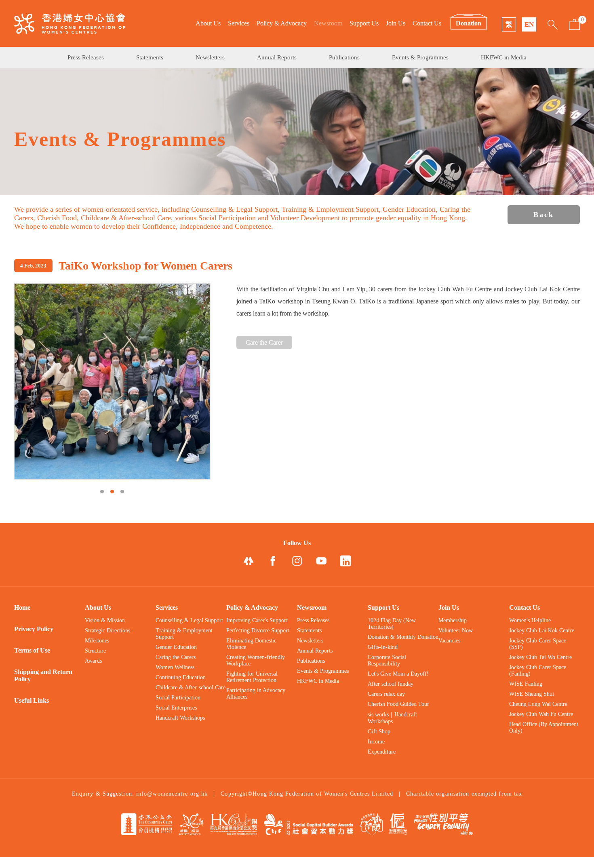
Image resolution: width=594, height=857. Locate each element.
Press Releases (85, 57)
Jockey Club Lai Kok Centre (541, 630)
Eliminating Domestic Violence (251, 644)
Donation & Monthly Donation (403, 637)
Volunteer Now (455, 630)
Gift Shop (379, 732)
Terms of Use (32, 650)
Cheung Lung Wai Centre (538, 704)
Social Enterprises (176, 708)
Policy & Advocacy (282, 23)
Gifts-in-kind (383, 647)
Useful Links (31, 700)
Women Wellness (175, 667)
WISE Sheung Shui (531, 694)
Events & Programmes (420, 57)
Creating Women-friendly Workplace (255, 660)
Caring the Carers (176, 657)
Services (238, 23)
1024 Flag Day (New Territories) (392, 623)
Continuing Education (181, 677)
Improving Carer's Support (257, 620)
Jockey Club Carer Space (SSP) (537, 644)
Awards (93, 661)
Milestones (97, 641)
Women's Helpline (530, 620)
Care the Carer (264, 342)
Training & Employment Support (184, 633)
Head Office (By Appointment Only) (543, 727)
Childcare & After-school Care (190, 687)
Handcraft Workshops (180, 718)
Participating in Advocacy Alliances (255, 693)
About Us (208, 23)
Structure (95, 651)
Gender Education (176, 647)
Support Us (364, 23)
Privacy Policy (33, 628)
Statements (149, 57)
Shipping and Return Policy (43, 675)
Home (22, 607)
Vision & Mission (105, 620)
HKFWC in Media (504, 57)
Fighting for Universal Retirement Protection (252, 677)
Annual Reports (277, 57)
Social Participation (178, 698)
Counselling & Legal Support (189, 620)
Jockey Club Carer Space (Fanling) (537, 670)
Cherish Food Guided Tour (398, 704)
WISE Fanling (525, 684)
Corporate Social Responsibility (387, 660)
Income (376, 742)
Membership (452, 620)
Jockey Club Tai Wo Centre (540, 657)
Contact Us (427, 23)
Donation (468, 23)
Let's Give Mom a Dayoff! (398, 674)
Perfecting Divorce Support (257, 630)
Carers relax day (386, 694)
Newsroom (328, 23)
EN (529, 24)
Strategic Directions (107, 630)
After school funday (390, 684)
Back (543, 215)
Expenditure (382, 752)
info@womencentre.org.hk (172, 794)
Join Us (395, 23)
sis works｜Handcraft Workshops (392, 718)
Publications (344, 57)
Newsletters (210, 57)
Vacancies (449, 641)
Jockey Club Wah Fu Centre (541, 714)
